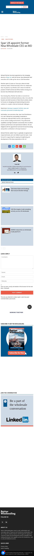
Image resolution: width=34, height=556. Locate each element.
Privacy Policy (4, 546)
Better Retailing (5, 548)
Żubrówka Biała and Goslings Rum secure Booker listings (20, 189)
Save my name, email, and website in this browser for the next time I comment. (17, 287)
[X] (2, 522)
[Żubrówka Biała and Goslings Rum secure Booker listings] (6, 189)
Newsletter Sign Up (17, 3)
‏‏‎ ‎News (2, 39)
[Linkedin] (15, 173)
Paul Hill (4, 48)
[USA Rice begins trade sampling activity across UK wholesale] (6, 210)
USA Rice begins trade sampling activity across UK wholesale (21, 210)
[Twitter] (18, 173)
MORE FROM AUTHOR (7, 182)
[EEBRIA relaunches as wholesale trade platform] (6, 231)
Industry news (9, 39)
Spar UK (9, 77)
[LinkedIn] (6, 522)
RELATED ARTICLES (7, 180)
